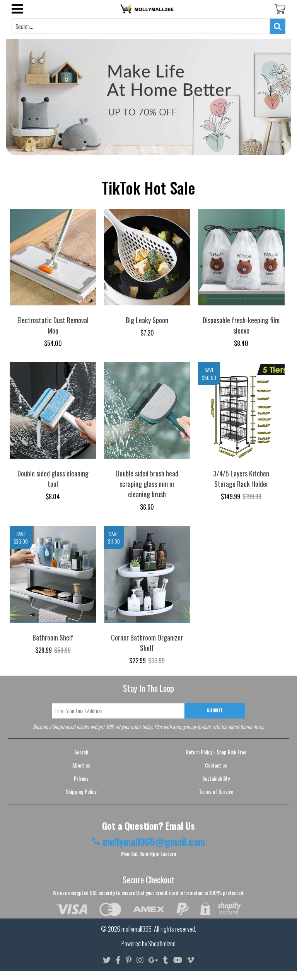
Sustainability (216, 778)
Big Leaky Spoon (147, 320)
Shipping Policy (81, 791)
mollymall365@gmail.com (154, 841)
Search (81, 752)
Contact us (216, 765)
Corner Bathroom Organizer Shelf (147, 642)
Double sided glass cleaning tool (53, 478)
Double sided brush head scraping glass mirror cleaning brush (147, 483)
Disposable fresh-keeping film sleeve (241, 325)
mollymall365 (136, 929)
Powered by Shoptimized (148, 943)
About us (81, 765)
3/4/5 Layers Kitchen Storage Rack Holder (241, 478)
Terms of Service (216, 791)
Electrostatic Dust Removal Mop (53, 325)
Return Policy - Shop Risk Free (216, 752)
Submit (215, 710)
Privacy (81, 778)
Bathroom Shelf (52, 637)
